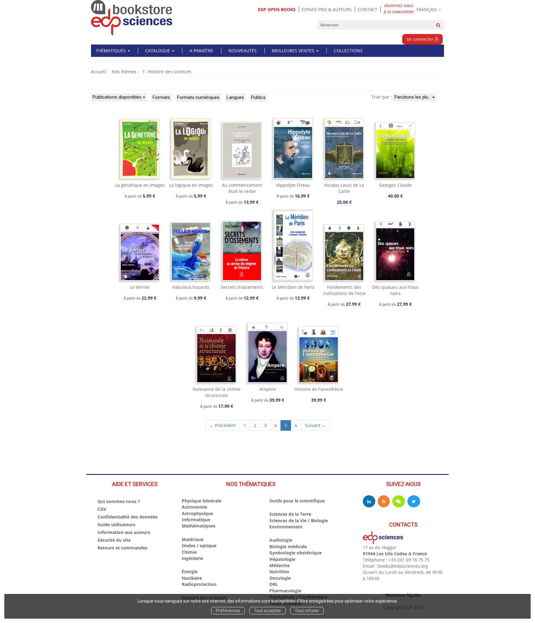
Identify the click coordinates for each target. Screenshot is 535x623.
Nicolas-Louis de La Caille (344, 188)
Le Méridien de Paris (293, 287)
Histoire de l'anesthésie (318, 389)
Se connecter (421, 39)
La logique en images (191, 185)
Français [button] (426, 9)
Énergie (190, 571)
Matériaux (192, 539)
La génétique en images (140, 185)
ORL (273, 584)
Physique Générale (201, 501)
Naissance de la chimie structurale (217, 392)
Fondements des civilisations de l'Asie (344, 290)
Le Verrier (140, 287)
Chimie (189, 552)
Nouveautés (242, 50)
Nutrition (279, 571)
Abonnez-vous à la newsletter (399, 8)
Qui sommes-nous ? (119, 501)
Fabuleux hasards (190, 287)
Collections (348, 50)
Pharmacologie (285, 591)
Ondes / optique (199, 545)
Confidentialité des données (128, 517)
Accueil (98, 72)
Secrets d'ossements (242, 287)
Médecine (279, 565)
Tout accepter (267, 610)
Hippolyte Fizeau (293, 185)
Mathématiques (198, 526)
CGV (102, 509)
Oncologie (280, 578)
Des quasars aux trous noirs (395, 290)
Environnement (285, 527)
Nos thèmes (124, 72)
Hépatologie (282, 559)
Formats (161, 97)
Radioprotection (199, 584)
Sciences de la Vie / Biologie (298, 520)
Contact (367, 9)
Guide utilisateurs (116, 524)
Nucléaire (192, 578)
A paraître (201, 50)
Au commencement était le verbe (242, 188)
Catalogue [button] (158, 50)
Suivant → (315, 425)
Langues (235, 97)
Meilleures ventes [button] (293, 50)
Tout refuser (307, 610)
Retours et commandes (122, 548)
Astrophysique (197, 513)
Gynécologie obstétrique (295, 553)
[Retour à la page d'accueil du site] (131, 18)
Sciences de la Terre (290, 514)
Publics (258, 97)
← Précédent (222, 425)
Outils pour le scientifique (297, 501)
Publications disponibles (118, 97)
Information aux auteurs (124, 532)
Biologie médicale (288, 546)
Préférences (228, 610)
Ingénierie (192, 558)
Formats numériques (198, 97)
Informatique (196, 520)
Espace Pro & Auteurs (327, 9)
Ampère (267, 389)
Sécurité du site (114, 540)
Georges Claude (395, 185)
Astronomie (194, 507)
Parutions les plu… (413, 97)
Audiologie (280, 540)
